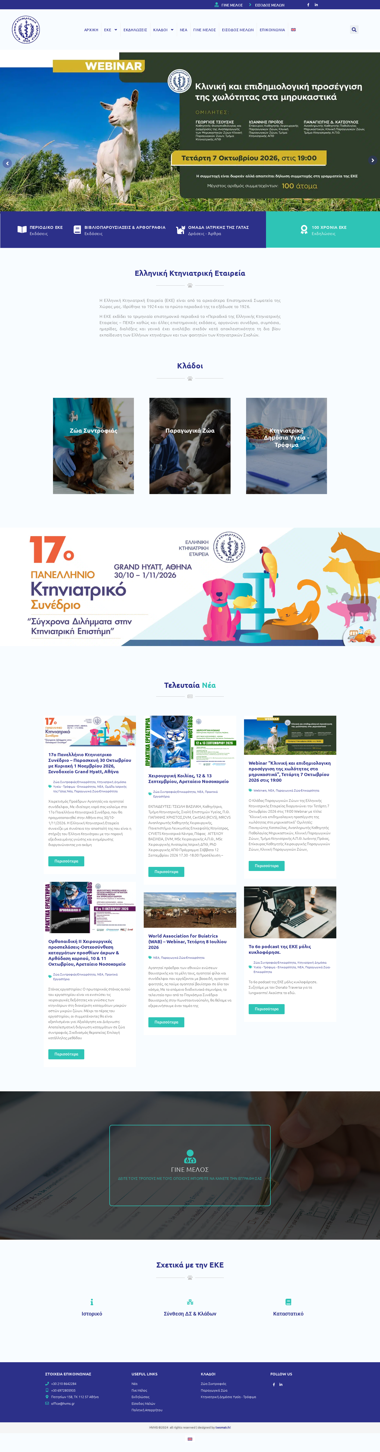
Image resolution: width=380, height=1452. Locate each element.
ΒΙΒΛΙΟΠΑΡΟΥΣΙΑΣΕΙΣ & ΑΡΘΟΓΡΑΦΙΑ (125, 227)
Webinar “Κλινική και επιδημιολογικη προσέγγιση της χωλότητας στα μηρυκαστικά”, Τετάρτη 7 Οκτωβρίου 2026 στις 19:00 (290, 771)
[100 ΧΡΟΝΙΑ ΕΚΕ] (303, 229)
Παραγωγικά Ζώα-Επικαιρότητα (96, 791)
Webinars (260, 790)
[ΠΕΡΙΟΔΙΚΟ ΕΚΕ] (22, 229)
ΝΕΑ (183, 29)
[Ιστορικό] (92, 1302)
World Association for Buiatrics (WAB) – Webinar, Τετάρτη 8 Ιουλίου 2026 (187, 941)
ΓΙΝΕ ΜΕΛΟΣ (232, 5)
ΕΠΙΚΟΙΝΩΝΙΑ (272, 29)
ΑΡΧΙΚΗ (91, 29)
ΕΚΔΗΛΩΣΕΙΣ (135, 29)
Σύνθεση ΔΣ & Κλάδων (190, 1314)
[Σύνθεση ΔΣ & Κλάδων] (190, 1302)
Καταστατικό (288, 1314)
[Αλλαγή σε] (293, 29)
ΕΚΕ (107, 29)
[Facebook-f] (308, 4)
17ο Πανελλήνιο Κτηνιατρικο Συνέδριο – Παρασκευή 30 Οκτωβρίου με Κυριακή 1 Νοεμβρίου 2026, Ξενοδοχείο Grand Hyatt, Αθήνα (89, 762)
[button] (354, 29)
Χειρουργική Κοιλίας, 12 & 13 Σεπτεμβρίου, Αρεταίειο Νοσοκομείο (188, 778)
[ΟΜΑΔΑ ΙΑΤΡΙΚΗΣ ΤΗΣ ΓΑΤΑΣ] (180, 229)
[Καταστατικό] (288, 1302)
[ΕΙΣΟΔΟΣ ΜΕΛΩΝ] (250, 4)
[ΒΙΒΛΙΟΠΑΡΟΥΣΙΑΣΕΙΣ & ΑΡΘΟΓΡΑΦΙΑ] (77, 229)
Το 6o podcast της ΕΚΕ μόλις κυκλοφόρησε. (280, 949)
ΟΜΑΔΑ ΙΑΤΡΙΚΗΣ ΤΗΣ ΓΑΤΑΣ (218, 227)
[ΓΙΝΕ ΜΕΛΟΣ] (216, 4)
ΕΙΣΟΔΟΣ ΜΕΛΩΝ (269, 5)
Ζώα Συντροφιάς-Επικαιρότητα (74, 782)
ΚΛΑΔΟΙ (160, 29)
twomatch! (223, 1427)
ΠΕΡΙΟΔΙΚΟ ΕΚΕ (46, 227)
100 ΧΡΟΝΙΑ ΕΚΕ (328, 227)
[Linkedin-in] (316, 4)
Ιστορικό (92, 1314)
